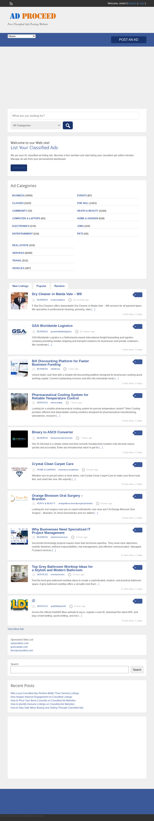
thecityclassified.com (22, 650)
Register (132, 3)
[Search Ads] (68, 125)
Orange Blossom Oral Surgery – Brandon (57, 497)
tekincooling (56, 402)
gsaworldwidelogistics (61, 331)
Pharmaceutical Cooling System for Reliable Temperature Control (60, 396)
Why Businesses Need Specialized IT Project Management (61, 531)
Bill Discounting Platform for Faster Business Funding (60, 362)
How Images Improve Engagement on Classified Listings (41, 697)
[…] (93, 309)
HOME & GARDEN (87, 218)
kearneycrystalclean (68, 469)
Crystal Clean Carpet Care (52, 464)
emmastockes (58, 574)
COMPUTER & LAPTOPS (26, 218)
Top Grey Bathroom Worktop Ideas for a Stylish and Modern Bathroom (62, 568)
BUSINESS (42, 300)
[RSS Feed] (10, 3)
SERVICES (42, 402)
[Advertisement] (77, 78)
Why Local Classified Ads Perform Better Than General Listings (45, 693)
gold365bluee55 (58, 606)
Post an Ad (128, 39)
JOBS (80, 226)
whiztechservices (59, 537)
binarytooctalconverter (62, 438)
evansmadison (58, 300)
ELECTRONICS (20, 226)
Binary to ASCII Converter (52, 432)
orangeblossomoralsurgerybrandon (75, 503)
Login (141, 3)
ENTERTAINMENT (22, 233)
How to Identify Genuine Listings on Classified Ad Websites (43, 704)
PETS (80, 233)
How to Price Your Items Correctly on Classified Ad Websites (43, 700)
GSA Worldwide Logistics (52, 326)
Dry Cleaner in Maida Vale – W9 (57, 294)
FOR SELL (83, 203)
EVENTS (82, 195)
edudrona (55, 369)
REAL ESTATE (20, 245)
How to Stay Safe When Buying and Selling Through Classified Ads (47, 707)
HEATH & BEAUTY (87, 210)
